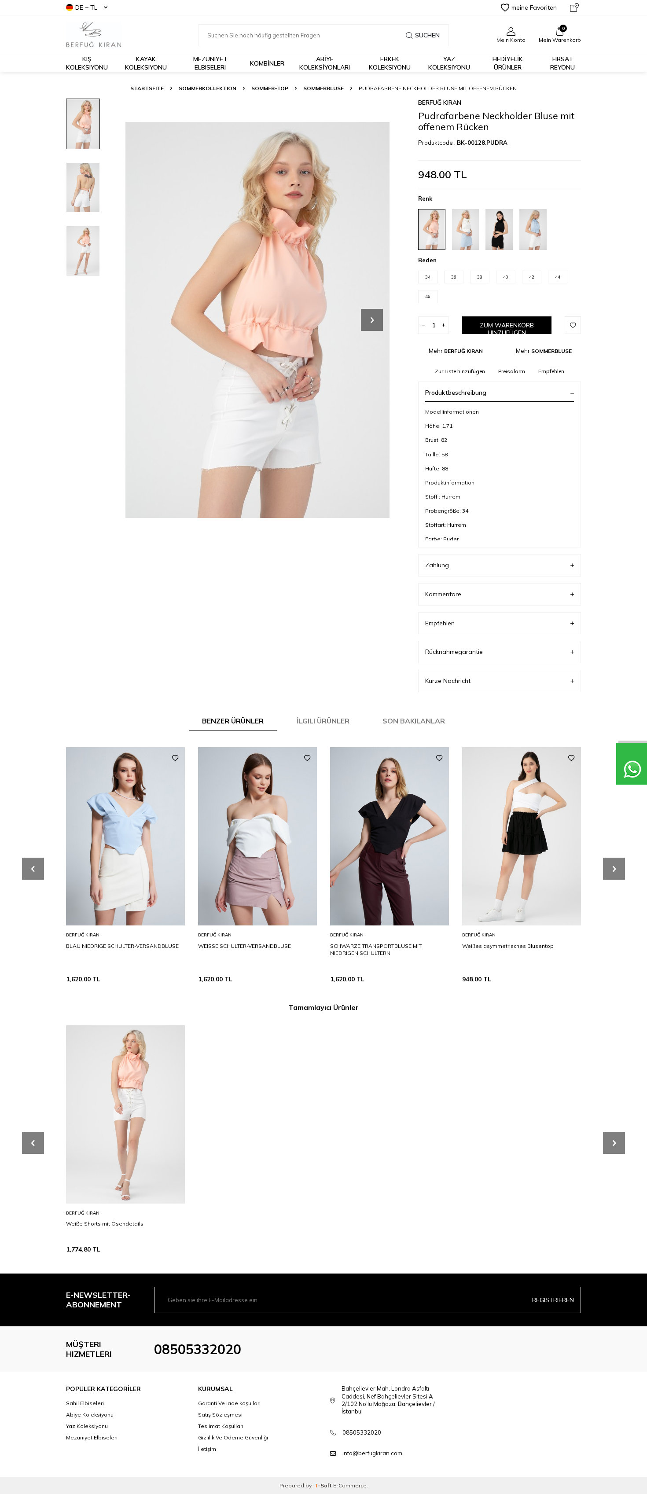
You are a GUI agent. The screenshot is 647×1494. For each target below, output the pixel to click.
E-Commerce (350, 1485)
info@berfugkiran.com (372, 1453)
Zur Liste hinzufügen (460, 371)
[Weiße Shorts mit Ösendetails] (125, 1114)
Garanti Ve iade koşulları (229, 1403)
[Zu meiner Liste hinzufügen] (175, 758)
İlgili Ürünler (323, 720)
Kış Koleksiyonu (87, 63)
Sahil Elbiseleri (85, 1403)
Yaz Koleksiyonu (449, 63)
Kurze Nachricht (448, 681)
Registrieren (553, 1300)
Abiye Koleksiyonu (90, 1414)
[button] (372, 320)
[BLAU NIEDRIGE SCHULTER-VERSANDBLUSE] (125, 836)
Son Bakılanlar (413, 720)
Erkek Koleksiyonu (390, 63)
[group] (257, 320)
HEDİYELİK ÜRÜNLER (508, 63)
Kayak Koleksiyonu (146, 63)
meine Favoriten (534, 7)
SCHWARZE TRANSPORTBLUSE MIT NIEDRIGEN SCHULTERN (376, 949)
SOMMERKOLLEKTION (207, 88)
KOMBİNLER (267, 63)
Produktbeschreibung (455, 392)
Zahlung (437, 565)
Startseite (147, 88)
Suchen (427, 35)
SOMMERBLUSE (323, 88)
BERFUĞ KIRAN (439, 102)
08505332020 (197, 1349)
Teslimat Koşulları (220, 1426)
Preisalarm (511, 371)
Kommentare (443, 594)
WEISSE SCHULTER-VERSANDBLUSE (244, 946)
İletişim (207, 1449)
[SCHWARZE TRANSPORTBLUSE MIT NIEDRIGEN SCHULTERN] (389, 836)
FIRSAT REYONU (562, 63)
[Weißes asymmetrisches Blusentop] (521, 836)
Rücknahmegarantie (454, 652)
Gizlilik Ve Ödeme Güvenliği (233, 1437)
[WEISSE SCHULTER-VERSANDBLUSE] (257, 836)
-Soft (323, 1485)
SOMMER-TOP (269, 88)
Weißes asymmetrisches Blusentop (508, 946)
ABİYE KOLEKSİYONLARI (324, 63)
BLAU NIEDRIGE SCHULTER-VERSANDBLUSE (122, 946)
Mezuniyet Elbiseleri (210, 63)
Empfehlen (551, 371)
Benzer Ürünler (233, 720)
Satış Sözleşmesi (220, 1414)
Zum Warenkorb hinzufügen (507, 327)
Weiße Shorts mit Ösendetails (104, 1223)
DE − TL (86, 7)
